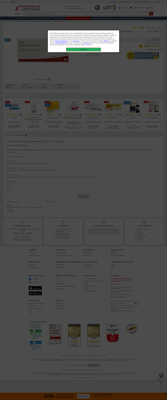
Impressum (76, 41)
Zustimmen (86, 43)
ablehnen (106, 41)
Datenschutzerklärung (61, 41)
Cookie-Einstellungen (61, 43)
